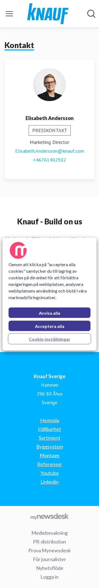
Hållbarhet (49, 429)
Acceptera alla (49, 325)
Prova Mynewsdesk (49, 550)
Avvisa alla (49, 312)
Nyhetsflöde (49, 568)
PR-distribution (49, 542)
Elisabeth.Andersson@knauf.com (49, 151)
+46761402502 (49, 160)
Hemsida (49, 420)
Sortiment (49, 438)
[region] (49, 294)
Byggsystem (49, 447)
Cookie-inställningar (49, 338)
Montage (50, 455)
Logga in (49, 577)
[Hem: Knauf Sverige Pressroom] (47, 13)
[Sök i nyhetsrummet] (91, 13)
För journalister (49, 559)
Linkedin (49, 482)
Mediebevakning (49, 533)
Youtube (49, 473)
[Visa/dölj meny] (9, 13)
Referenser (49, 464)
